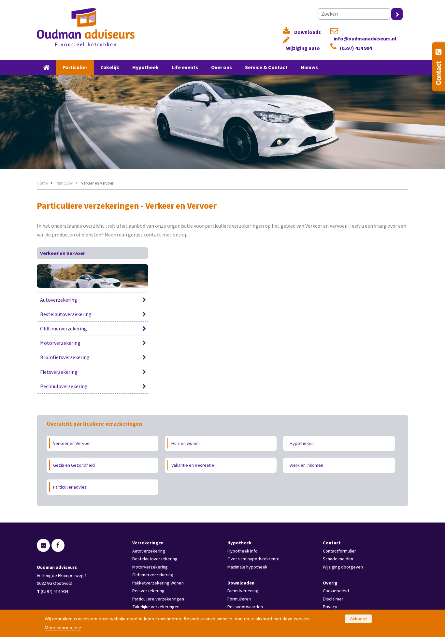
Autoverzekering (58, 299)
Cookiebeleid (336, 591)
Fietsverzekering (59, 372)
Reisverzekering (148, 591)
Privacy (330, 607)
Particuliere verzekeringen (158, 599)
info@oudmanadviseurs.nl (365, 39)
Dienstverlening (242, 591)
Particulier (64, 183)
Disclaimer (333, 599)
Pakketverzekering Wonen (158, 583)
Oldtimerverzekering (63, 328)
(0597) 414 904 (356, 48)
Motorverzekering (60, 343)
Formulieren (239, 599)
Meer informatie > (63, 627)
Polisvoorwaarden (245, 607)
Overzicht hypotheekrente (253, 559)
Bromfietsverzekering (65, 357)
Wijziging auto (303, 48)
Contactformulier (339, 551)
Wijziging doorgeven (343, 567)
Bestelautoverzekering (66, 314)
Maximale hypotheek (247, 567)
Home (42, 183)
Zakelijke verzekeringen (155, 607)
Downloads (307, 32)
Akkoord (358, 618)
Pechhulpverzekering (64, 386)
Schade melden (338, 559)
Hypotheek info (242, 551)
